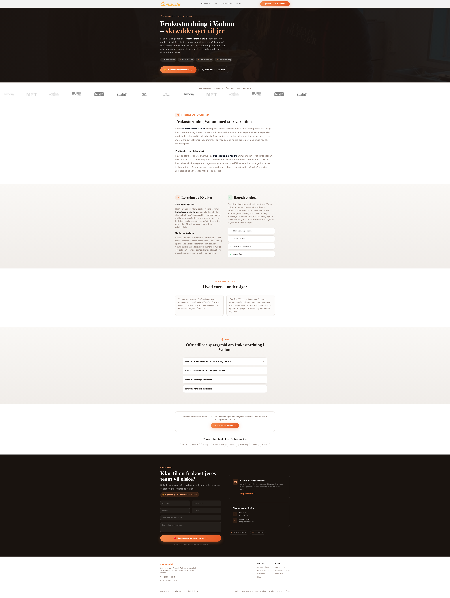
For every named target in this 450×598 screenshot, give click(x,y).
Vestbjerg (244, 445)
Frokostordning (169, 16)
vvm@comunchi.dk (170, 580)
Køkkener (261, 574)
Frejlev (184, 445)
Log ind (238, 4)
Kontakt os (279, 574)
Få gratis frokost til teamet (274, 4)
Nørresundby (218, 445)
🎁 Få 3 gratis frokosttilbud (176, 69)
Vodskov (265, 445)
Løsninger (204, 4)
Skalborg (232, 445)
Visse (255, 445)
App (215, 4)
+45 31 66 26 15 (169, 577)
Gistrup (195, 445)
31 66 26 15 (227, 4)
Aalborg (181, 16)
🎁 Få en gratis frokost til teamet (189, 538)
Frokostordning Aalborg (223, 425)
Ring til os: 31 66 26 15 (215, 69)
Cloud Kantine (262, 570)
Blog (259, 577)
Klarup (205, 445)
